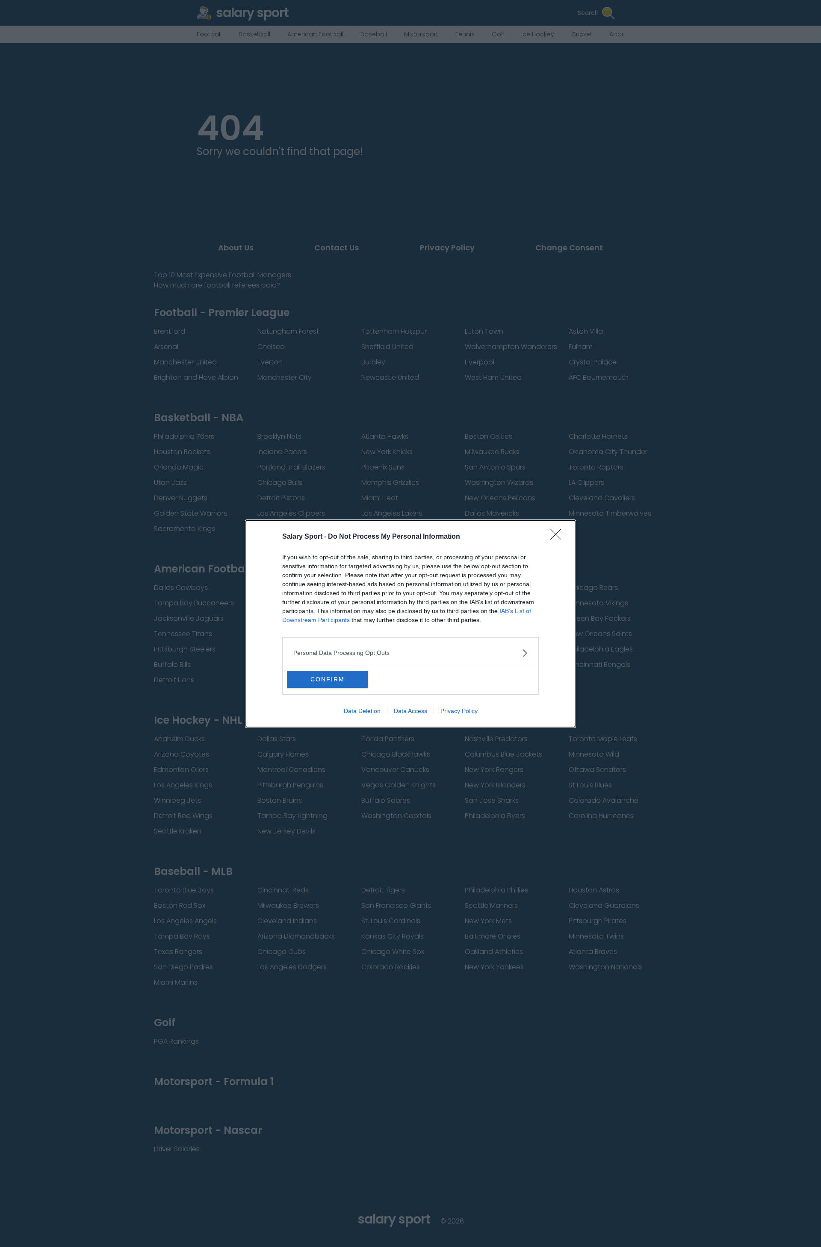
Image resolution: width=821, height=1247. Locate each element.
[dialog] (410, 623)
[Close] (558, 537)
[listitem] (410, 652)
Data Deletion (362, 710)
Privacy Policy (459, 710)
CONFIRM (327, 679)
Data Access (410, 710)
